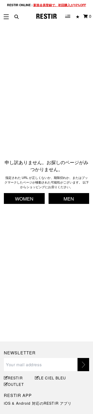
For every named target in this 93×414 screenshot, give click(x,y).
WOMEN (24, 198)
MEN (69, 198)
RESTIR (15, 378)
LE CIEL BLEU (52, 378)
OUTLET (16, 384)
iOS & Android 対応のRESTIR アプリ (38, 403)
